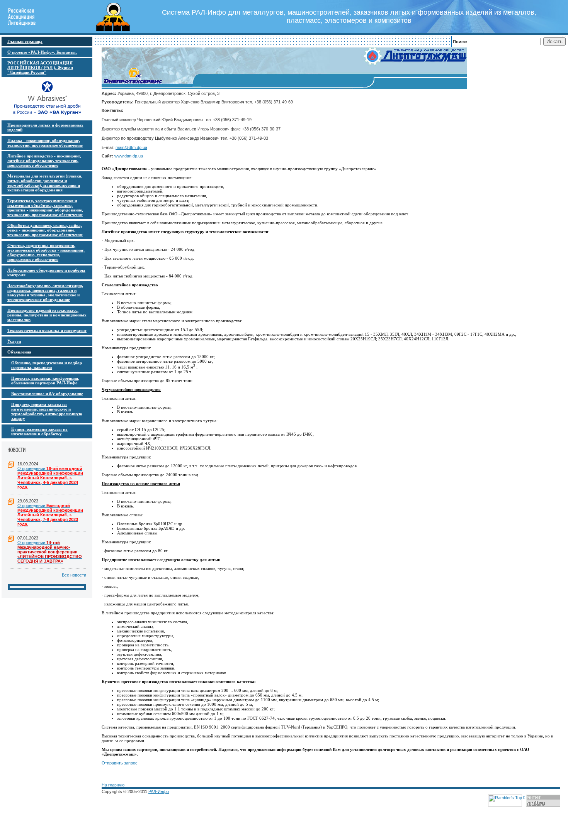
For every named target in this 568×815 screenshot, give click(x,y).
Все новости (74, 575)
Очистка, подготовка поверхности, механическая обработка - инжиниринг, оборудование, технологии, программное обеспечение (46, 252)
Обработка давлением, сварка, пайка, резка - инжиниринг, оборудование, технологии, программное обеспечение (45, 230)
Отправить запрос (120, 763)
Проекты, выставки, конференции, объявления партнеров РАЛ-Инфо (45, 380)
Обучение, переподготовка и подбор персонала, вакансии (46, 365)
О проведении (50, 477)
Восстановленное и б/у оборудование (47, 393)
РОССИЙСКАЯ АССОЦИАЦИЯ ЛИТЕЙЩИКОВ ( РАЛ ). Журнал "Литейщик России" (40, 67)
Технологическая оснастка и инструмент (47, 330)
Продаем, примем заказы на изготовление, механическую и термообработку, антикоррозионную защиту (46, 411)
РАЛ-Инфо (158, 791)
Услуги (14, 341)
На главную (113, 785)
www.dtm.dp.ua (128, 156)
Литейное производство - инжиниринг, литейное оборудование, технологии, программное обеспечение (44, 160)
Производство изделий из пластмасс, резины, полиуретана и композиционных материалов (47, 315)
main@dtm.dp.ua (131, 147)
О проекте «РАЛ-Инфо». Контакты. (42, 52)
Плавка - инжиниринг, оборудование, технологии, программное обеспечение (45, 142)
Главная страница (25, 41)
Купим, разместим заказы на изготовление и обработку (39, 431)
